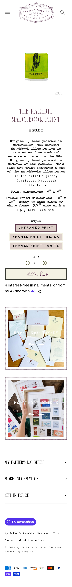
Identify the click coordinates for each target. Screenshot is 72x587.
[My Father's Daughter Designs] (36, 13)
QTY (36, 257)
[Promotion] (36, 338)
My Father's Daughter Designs (27, 533)
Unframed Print (35, 227)
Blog (56, 533)
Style (36, 221)
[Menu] (6, 12)
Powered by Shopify (19, 551)
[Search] (62, 12)
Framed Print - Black (36, 236)
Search (9, 540)
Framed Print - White (36, 245)
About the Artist (31, 540)
